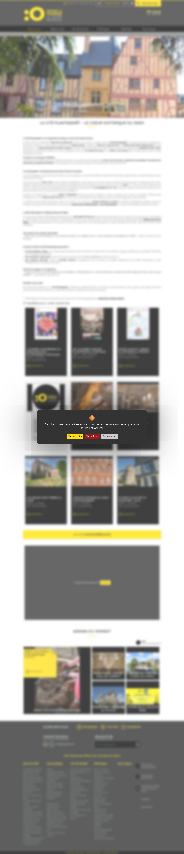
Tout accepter (75, 436)
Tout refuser (92, 436)
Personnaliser (109, 436)
